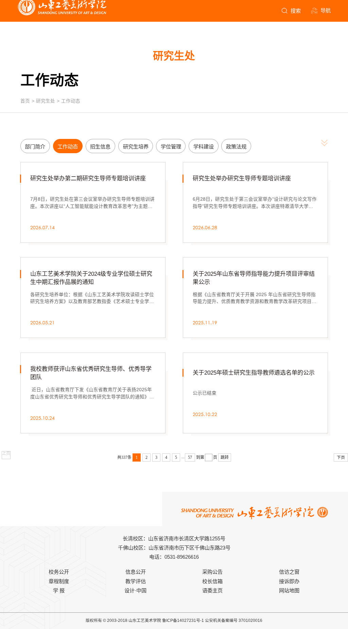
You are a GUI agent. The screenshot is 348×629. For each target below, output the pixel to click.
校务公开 (59, 572)
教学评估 (135, 581)
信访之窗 (289, 572)
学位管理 (171, 146)
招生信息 (100, 146)
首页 (25, 101)
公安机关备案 (217, 620)
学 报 (59, 590)
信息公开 (135, 572)
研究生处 (45, 101)
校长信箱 (212, 581)
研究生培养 (136, 146)
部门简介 (35, 146)
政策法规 (236, 146)
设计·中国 (135, 590)
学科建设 (203, 146)
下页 (341, 457)
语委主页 (212, 590)
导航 (325, 10)
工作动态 (70, 101)
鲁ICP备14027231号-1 (183, 620)
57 (190, 457)
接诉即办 (289, 581)
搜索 (296, 11)
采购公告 (212, 572)
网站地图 (289, 590)
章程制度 (59, 581)
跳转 (225, 457)
